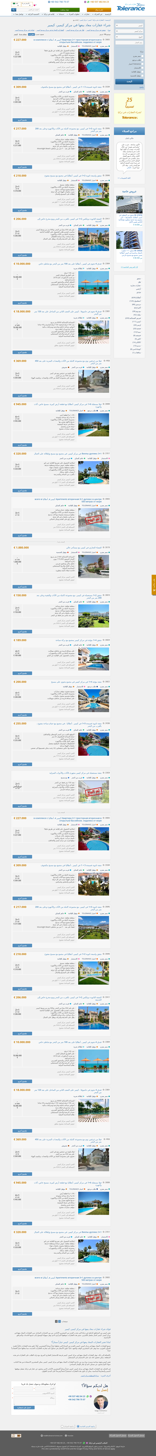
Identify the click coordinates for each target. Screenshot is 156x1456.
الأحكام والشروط (109, 1446)
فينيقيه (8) (137, 335)
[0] (34, 5)
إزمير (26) (137, 325)
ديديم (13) (137, 345)
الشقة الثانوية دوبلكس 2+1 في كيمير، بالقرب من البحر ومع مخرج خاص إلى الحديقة (69, 220)
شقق (139, 278)
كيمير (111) (136, 321)
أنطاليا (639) (136, 297)
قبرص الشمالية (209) (133, 318)
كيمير (89, 20)
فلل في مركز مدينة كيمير (75, 30)
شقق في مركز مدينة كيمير (96, 30)
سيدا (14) (137, 332)
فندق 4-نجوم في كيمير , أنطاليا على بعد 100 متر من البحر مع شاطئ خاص (70, 263)
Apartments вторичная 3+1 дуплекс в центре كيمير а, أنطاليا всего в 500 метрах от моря (68, 500)
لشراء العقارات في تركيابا (129, 109)
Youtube (70, 1436)
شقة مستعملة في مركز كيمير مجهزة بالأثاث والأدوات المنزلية (75, 772)
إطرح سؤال (99, 10)
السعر (16, 34)
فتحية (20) (137, 328)
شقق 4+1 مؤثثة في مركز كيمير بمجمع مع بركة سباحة (79, 640)
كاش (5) (138, 339)
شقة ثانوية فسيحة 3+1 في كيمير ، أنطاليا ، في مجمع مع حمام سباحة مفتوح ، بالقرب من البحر (69, 724)
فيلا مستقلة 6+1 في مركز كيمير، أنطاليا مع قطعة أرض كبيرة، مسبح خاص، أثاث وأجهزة (68, 405)
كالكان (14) (137, 342)
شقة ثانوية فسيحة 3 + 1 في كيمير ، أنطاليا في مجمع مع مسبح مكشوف (71, 86)
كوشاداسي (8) (135, 349)
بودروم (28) (136, 311)
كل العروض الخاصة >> (129, 267)
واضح (141, 87)
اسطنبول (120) (135, 301)
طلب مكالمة (154, 583)
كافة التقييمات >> (124, 178)
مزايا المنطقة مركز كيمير (90, 1376)
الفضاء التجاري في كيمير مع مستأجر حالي (84, 547)
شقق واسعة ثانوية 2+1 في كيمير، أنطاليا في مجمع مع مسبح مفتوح (73, 175)
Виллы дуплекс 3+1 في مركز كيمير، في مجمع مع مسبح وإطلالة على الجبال (68, 453)
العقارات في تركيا (98, 20)
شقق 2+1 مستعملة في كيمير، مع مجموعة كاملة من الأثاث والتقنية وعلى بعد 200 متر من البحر (69, 596)
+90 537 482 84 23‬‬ (99, 1)
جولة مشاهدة (64, 10)
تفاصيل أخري (22, 78)
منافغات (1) (136, 352)
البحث (129, 81)
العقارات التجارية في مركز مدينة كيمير (50, 30)
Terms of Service (103, 1449)
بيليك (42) (137, 314)
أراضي (138, 289)
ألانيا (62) (137, 308)
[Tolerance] (131, 7)
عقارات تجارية (136, 285)
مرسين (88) (136, 304)
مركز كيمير (83, 20)
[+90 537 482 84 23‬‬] (88, 2)
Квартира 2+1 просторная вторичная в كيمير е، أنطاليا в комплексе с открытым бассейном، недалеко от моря (68, 40)
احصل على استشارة (24, 1407)
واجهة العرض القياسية (87, 1426)
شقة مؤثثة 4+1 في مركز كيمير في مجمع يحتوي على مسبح (76, 681)
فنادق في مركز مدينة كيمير (24, 30)
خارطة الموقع (120, 1446)
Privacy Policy (88, 1449)
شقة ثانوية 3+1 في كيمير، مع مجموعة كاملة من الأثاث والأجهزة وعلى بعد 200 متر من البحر (68, 129)
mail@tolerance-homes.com (49, 2)
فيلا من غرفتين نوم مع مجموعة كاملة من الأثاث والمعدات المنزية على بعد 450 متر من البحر (68, 362)
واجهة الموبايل (69, 1426)
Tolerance (72, 1446)
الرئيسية (108, 20)
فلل (139, 282)
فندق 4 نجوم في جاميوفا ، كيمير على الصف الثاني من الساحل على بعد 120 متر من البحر (68, 312)
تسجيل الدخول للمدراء (136, 1435)
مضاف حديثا (23, 34)
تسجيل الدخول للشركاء (118, 1435)
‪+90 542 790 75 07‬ (60, 1)
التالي (129, 167)
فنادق (139, 292)
